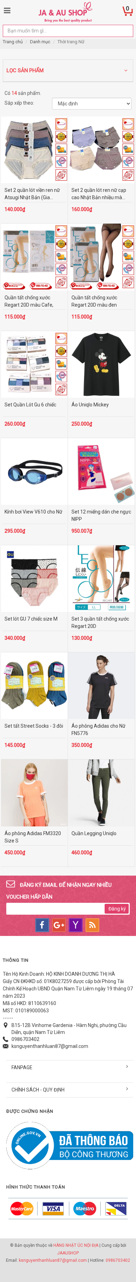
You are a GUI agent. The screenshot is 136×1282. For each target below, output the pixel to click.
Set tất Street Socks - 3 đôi (34, 726)
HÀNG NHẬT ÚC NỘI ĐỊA (75, 1245)
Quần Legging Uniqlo (93, 833)
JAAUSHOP (68, 1253)
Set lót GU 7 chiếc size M (31, 619)
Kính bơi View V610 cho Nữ (33, 512)
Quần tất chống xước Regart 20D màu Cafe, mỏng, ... (29, 305)
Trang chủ (13, 41)
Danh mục (40, 41)
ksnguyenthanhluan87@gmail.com (50, 1046)
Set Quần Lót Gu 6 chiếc (30, 404)
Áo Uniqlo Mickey (90, 404)
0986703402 (25, 1039)
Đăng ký (117, 909)
